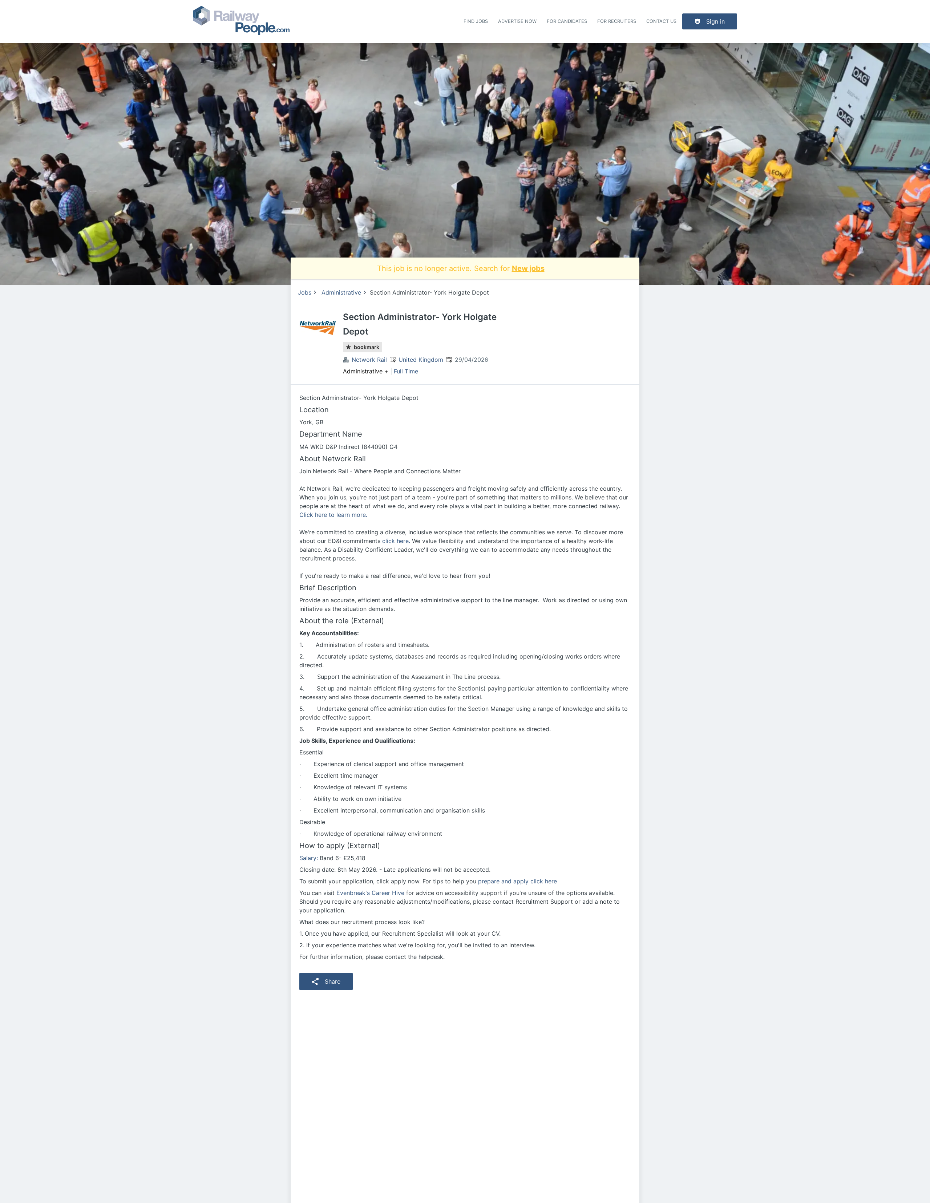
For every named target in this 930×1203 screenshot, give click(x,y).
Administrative (341, 292)
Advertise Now (517, 21)
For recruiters (616, 21)
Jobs (304, 292)
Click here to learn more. (333, 514)
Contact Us (661, 21)
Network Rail (369, 359)
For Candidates (567, 21)
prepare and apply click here (517, 881)
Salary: (308, 858)
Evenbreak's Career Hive (370, 892)
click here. (396, 540)
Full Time (406, 371)
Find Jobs (476, 21)
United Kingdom (421, 359)
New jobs (528, 268)
